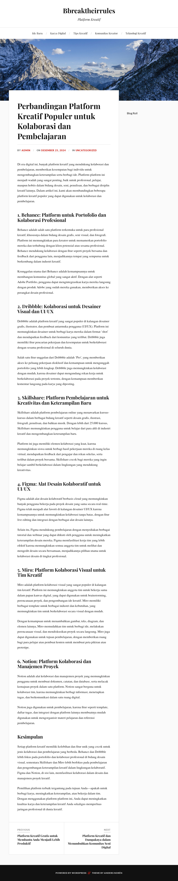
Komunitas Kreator (106, 33)
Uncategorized (86, 150)
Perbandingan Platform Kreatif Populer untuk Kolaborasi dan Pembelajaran (58, 121)
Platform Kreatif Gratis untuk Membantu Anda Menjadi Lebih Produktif (38, 839)
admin (26, 150)
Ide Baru (37, 33)
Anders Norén (113, 873)
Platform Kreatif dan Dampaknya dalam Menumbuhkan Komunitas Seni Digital (89, 841)
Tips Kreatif (80, 33)
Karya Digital (58, 33)
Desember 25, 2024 (53, 150)
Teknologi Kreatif (136, 33)
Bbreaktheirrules (89, 10)
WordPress (79, 873)
